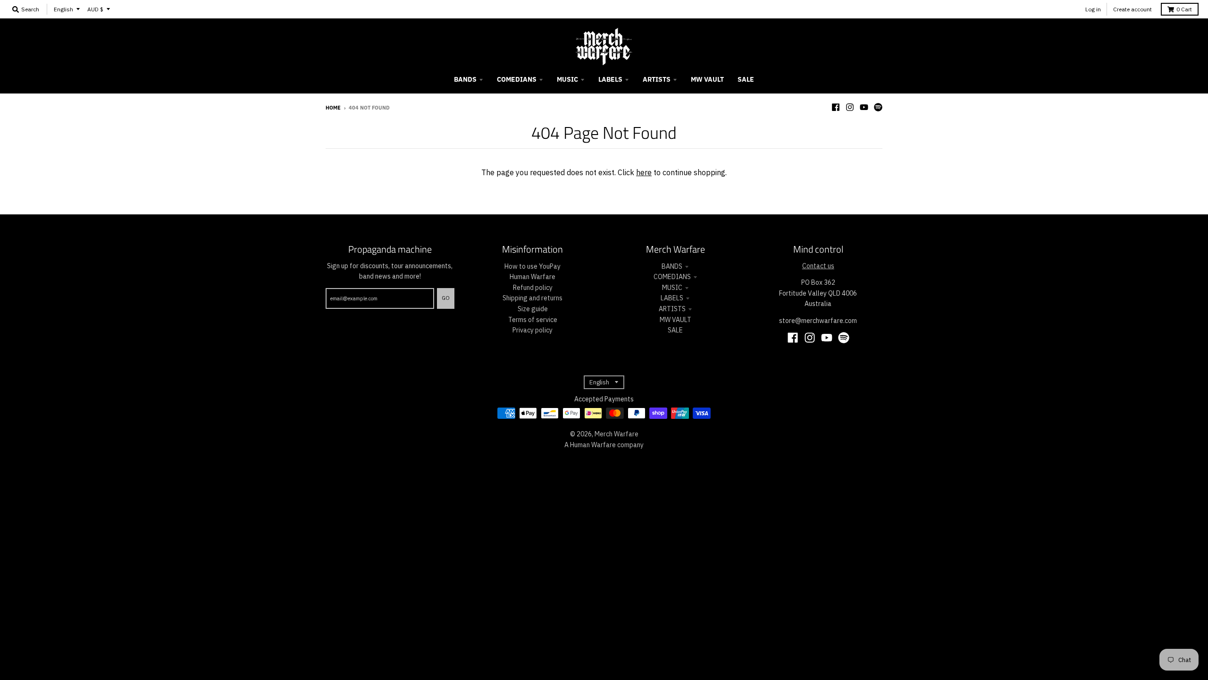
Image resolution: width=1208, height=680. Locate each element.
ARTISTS (672, 309)
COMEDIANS (672, 276)
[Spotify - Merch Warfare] (878, 107)
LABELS (672, 298)
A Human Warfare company (604, 445)
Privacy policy (532, 330)
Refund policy (533, 287)
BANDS (672, 266)
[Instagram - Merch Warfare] (850, 107)
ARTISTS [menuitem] (657, 79)
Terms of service (532, 319)
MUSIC (672, 287)
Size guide (533, 309)
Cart (1184, 9)
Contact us (818, 266)
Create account (1132, 9)
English (63, 9)
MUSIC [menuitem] (567, 79)
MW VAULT (675, 319)
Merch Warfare (616, 434)
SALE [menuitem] (746, 79)
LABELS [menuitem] (610, 79)
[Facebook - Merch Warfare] (835, 107)
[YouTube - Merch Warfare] (864, 107)
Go (446, 298)
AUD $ (95, 9)
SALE (675, 330)
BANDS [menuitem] (465, 79)
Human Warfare (532, 276)
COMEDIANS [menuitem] (517, 79)
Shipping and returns (532, 298)
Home (333, 107)
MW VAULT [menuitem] (707, 79)
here (644, 172)
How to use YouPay (532, 266)
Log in (1093, 9)
